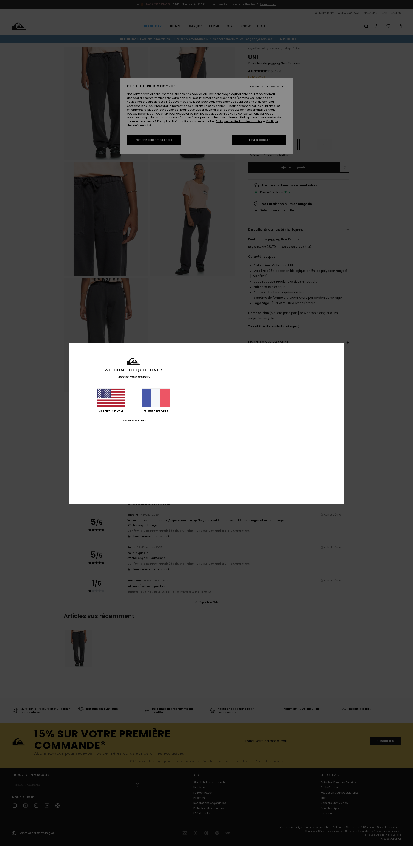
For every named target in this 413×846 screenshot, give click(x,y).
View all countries (133, 420)
